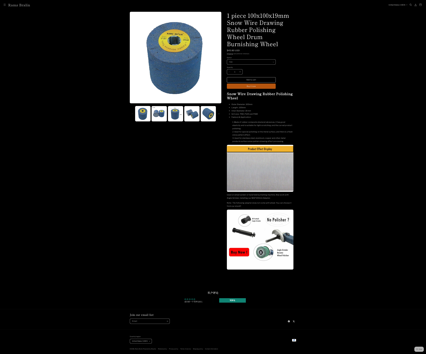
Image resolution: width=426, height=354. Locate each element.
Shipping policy (198, 349)
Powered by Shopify (149, 349)
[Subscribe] (167, 321)
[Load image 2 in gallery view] (159, 113)
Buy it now (251, 86)
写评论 (232, 300)
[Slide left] (132, 113)
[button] (4, 4)
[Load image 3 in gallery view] (175, 113)
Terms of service (185, 349)
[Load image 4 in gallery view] (191, 113)
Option (229, 57)
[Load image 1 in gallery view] (142, 113)
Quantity (230, 67)
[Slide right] (218, 113)
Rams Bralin (139, 349)
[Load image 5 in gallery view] (208, 113)
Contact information (211, 349)
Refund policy (162, 349)
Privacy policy (173, 349)
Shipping (230, 53)
